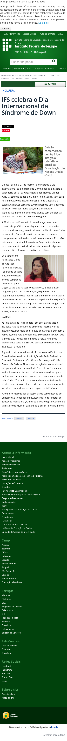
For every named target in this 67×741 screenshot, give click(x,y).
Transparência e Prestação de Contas (19, 509)
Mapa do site (8, 697)
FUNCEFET (7, 520)
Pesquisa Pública (10, 617)
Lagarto (5, 560)
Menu (51, 84)
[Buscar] (54, 62)
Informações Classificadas (14, 490)
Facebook (6, 666)
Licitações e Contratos (12, 483)
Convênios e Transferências (15, 472)
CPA (29, 68)
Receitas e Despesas (11, 479)
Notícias (19, 418)
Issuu (4, 681)
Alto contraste (47, 34)
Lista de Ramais (9, 645)
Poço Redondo (9, 563)
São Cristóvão (8, 571)
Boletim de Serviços (11, 632)
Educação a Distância (12, 582)
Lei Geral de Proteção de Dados (17, 528)
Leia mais (43, 22)
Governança (7, 513)
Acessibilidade (8, 694)
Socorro (5, 575)
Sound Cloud (8, 677)
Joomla (54, 727)
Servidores (7, 487)
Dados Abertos (9, 502)
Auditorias (7, 468)
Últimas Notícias (24, 75)
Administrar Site (12, 34)
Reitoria (38, 75)
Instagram (7, 669)
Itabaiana (6, 556)
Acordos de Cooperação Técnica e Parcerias (22, 475)
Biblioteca (19, 68)
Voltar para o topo (55, 436)
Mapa (60, 34)
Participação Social (11, 464)
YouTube (6, 673)
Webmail (6, 68)
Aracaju (5, 545)
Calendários (7, 610)
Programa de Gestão (44, 68)
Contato (6, 649)
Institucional (8, 457)
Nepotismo (7, 517)
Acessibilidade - (30, 34)
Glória (4, 552)
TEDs (4, 505)
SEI (3, 614)
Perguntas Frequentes (12, 498)
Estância (6, 548)
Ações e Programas (11, 461)
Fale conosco (8, 629)
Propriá (5, 567)
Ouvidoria (6, 625)
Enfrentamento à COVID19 (14, 524)
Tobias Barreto (9, 578)
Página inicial (7, 75)
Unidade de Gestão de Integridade (18, 532)
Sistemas (6, 621)
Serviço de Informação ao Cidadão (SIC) (21, 494)
